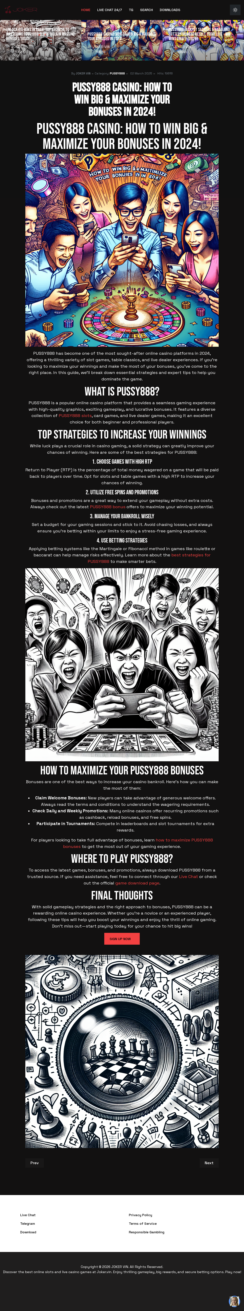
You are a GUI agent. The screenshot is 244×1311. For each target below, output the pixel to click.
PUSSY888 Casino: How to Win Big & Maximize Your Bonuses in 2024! (121, 36)
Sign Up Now (120, 939)
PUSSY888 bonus (107, 507)
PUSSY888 (13, 22)
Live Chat (188, 876)
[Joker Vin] (20, 9)
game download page (137, 883)
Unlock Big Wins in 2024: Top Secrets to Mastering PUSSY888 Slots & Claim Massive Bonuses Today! (40, 34)
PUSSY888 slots (75, 415)
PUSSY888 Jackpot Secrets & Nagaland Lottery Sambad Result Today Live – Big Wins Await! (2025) (199, 34)
